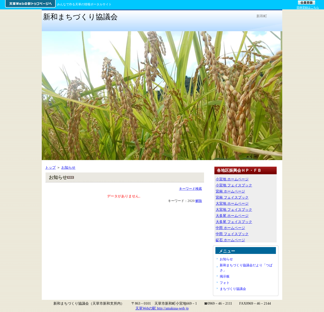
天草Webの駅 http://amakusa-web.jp (162, 308)
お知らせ (68, 167)
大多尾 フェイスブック (234, 222)
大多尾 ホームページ (232, 216)
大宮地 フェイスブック (234, 209)
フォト (225, 283)
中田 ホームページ (230, 228)
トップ (50, 167)
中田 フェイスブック (232, 234)
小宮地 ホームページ (232, 179)
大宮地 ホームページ (232, 203)
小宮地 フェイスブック (234, 185)
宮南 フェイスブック (232, 197)
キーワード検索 (190, 188)
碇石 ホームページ (230, 240)
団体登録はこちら (308, 7)
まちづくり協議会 (233, 289)
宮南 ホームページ (230, 191)
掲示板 (225, 276)
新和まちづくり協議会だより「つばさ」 (246, 267)
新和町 (261, 16)
